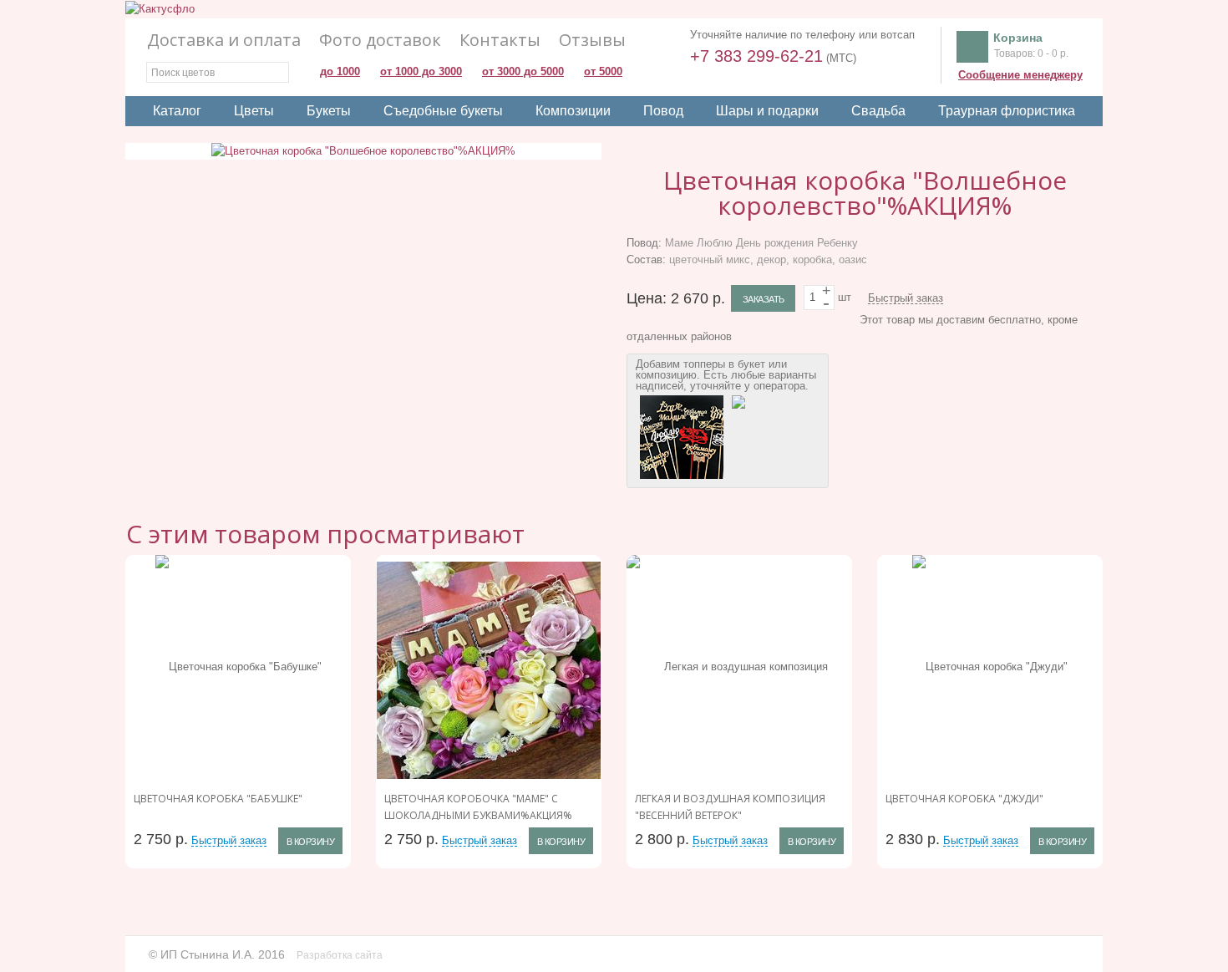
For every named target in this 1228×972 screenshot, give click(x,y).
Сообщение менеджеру (1020, 75)
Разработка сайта (341, 955)
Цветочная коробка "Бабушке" (218, 798)
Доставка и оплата (224, 40)
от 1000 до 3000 (421, 71)
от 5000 (603, 71)
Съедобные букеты (443, 111)
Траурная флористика (1006, 111)
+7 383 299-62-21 (756, 56)
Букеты (329, 111)
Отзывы (592, 40)
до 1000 (340, 71)
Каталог (177, 111)
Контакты (499, 40)
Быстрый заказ (905, 298)
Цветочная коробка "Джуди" (964, 798)
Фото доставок (380, 40)
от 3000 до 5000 (523, 71)
